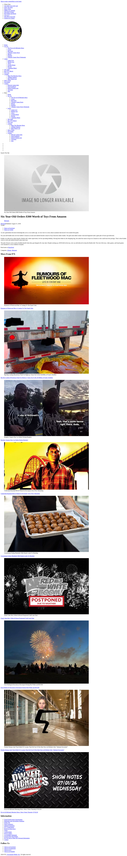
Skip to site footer (17, 1)
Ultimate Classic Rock (14, 52)
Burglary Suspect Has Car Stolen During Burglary (14, 440)
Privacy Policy (8, 833)
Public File (7, 822)
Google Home (11, 65)
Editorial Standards (9, 826)
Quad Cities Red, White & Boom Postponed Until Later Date (17, 618)
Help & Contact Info (13, 85)
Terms (6, 830)
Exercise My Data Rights (11, 836)
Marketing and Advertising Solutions (14, 821)
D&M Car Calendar (9, 10)
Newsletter (7, 82)
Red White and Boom (10, 13)
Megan (9, 54)
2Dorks (9, 250)
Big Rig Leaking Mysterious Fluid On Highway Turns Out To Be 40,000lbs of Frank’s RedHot (27, 377)
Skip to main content (6, 1)
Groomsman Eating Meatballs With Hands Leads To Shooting (17, 556)
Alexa (9, 63)
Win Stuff (6, 69)
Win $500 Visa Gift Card (11, 6)
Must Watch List (12, 79)
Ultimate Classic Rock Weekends (17, 57)
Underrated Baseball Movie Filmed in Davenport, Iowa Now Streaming (20, 493)
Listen (6, 59)
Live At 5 (6, 15)
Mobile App (11, 62)
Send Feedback (12, 86)
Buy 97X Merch (8, 71)
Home (6, 45)
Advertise (10, 90)
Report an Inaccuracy (10, 829)
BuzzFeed (11, 247)
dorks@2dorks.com (13, 88)
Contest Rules (8, 832)
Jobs (9, 91)
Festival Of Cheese (9, 18)
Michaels (3, 223)
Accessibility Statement (10, 835)
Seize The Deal (8, 7)
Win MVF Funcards (9, 16)
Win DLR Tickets (9, 12)
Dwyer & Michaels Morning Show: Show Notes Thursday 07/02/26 (19, 812)
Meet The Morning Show (15, 76)
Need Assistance (8, 824)
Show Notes (7, 9)
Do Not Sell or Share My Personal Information (17, 838)
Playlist (10, 66)
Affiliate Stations (12, 77)
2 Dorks (6, 74)
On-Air (6, 46)
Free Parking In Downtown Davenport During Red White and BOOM (20, 687)
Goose (9, 49)
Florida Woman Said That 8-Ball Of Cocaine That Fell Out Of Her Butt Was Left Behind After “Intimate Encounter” (32, 750)
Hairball (10, 55)
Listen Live (11, 60)
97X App (6, 73)
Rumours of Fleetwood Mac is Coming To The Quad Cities (17, 308)
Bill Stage (10, 51)
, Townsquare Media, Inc (13, 854)
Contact (6, 83)
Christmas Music (12, 68)
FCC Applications (9, 827)
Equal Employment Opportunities (13, 819)
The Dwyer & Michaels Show (16, 48)
